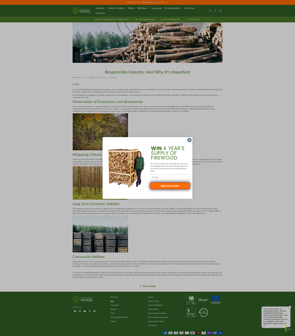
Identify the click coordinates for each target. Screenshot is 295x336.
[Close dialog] (189, 140)
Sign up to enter (170, 185)
